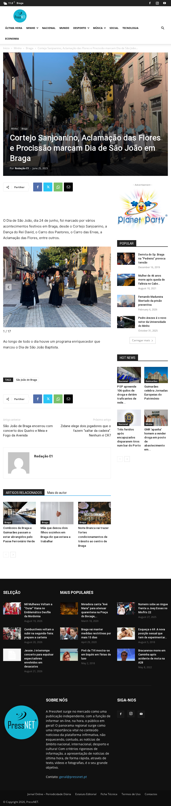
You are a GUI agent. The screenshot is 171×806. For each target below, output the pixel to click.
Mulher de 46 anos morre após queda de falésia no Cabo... (151, 279)
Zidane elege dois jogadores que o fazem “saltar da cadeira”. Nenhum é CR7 (86, 430)
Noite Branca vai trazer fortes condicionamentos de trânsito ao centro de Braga (93, 536)
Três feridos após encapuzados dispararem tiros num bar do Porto (129, 437)
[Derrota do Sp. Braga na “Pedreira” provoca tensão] (126, 259)
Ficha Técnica (109, 794)
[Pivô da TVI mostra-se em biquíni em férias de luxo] (69, 655)
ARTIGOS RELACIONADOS (24, 492)
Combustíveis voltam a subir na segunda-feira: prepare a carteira (39, 633)
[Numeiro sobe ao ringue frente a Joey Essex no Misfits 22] (126, 608)
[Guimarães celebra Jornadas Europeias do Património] (156, 375)
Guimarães (151, 381)
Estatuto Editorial (85, 794)
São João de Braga (26, 379)
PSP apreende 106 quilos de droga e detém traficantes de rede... (127, 394)
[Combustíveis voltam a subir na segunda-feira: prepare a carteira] (12, 633)
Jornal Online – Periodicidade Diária (49, 794)
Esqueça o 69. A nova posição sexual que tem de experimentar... (152, 633)
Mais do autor (57, 492)
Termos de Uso (131, 794)
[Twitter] (47, 187)
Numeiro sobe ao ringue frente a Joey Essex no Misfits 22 (153, 608)
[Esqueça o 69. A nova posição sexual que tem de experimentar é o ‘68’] (126, 633)
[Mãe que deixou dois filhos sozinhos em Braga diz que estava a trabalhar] (57, 513)
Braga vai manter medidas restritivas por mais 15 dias (96, 633)
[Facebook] (150, 3)
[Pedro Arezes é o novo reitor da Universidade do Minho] (126, 322)
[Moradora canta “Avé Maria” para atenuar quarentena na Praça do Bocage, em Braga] (69, 608)
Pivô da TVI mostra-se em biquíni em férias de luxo (96, 654)
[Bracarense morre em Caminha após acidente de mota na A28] (126, 655)
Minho (30, 28)
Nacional (48, 28)
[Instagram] (157, 3)
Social (114, 28)
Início (6, 48)
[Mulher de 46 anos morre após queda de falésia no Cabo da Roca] (126, 280)
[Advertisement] (57, 206)
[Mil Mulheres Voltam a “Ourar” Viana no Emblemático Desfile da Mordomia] (12, 608)
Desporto (79, 28)
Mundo (64, 28)
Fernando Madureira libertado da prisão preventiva (150, 300)
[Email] (68, 187)
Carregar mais (141, 340)
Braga (29, 48)
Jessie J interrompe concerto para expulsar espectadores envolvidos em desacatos (38, 658)
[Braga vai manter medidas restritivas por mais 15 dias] (69, 633)
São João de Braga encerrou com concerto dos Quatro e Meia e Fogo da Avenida (28, 430)
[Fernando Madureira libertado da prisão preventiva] (126, 301)
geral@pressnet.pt (73, 777)
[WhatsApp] (58, 187)
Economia (12, 38)
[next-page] (13, 554)
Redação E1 (22, 168)
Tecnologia (130, 28)
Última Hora (13, 28)
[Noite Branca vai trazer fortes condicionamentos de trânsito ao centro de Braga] (94, 513)
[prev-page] (6, 554)
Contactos (151, 794)
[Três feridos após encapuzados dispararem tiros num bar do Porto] (129, 418)
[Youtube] (164, 3)
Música (98, 28)
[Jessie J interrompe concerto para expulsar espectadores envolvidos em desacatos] (12, 655)
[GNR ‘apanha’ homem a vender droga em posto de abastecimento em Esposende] (156, 418)
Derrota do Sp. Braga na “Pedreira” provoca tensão (151, 258)
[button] (162, 28)
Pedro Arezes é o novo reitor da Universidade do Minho (152, 322)
